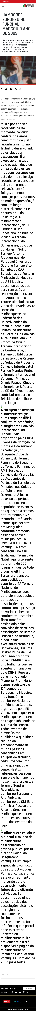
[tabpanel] (18, 70)
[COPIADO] (20, 89)
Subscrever (29, 988)
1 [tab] (18, 82)
